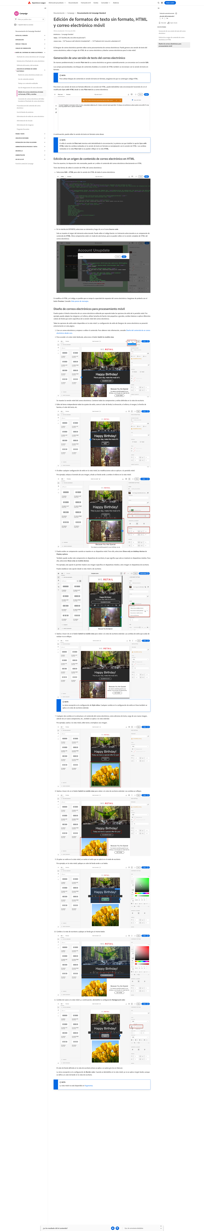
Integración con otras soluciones (26, 142)
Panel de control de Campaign (24, 164)
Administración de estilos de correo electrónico (30, 116)
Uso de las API (20, 159)
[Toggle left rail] (45, 8)
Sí (162, 18)
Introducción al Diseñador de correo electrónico (30, 61)
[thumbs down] (117, 1228)
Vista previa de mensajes (79, 301)
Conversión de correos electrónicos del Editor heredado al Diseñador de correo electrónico (31, 100)
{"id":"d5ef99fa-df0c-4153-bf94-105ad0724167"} (72, 38)
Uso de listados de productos (25, 112)
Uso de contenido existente (26, 79)
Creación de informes (22, 138)
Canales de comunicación (23, 48)
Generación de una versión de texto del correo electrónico (172, 32)
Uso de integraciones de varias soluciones (30, 88)
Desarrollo (19, 151)
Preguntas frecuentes (23, 129)
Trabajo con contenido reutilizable (28, 83)
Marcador (163, 23)
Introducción (20, 40)
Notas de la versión (22, 35)
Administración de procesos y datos (26, 146)
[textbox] (29, 19)
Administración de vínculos (24, 121)
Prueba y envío (20, 134)
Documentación (59, 13)
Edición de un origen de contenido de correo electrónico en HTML (171, 38)
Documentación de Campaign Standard (91, 13)
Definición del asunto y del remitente (27, 65)
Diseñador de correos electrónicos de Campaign (31, 57)
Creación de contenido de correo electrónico (27, 70)
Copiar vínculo (173, 23)
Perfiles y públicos (21, 44)
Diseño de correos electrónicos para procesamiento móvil (170, 45)
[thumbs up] (113, 1228)
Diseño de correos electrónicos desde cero (30, 75)
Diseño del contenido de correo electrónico (29, 52)
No (167, 18)
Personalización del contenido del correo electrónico (28, 107)
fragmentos (89, 1086)
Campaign (70, 13)
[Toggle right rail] (158, 8)
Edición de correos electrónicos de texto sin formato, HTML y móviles (30, 93)
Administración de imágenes (25, 125)
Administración (20, 155)
